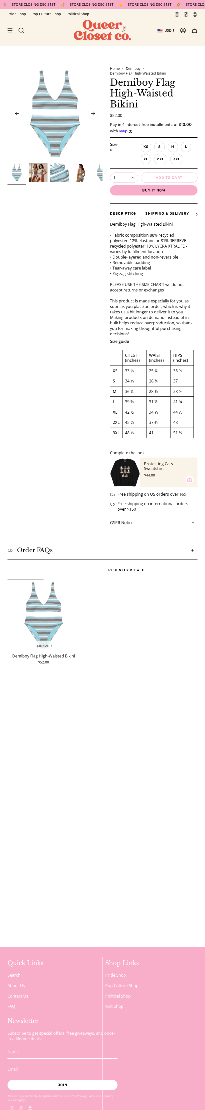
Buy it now (153, 190)
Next (93, 113)
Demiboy (133, 68)
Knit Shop (114, 1006)
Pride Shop (17, 13)
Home (115, 68)
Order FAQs (34, 550)
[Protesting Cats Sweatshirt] (125, 472)
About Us (16, 985)
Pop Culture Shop (46, 13)
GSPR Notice (122, 522)
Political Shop (77, 13)
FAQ (11, 1006)
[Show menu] (10, 30)
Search (14, 975)
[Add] (190, 479)
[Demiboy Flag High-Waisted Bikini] (44, 615)
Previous (17, 113)
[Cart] (194, 30)
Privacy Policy (86, 1096)
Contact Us (18, 996)
